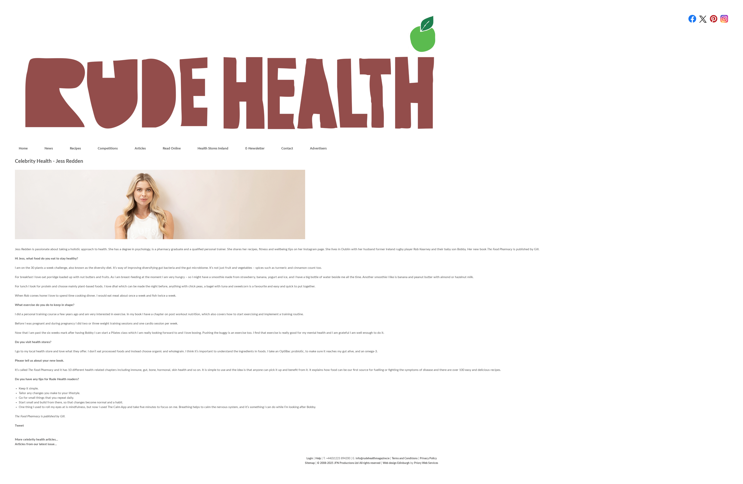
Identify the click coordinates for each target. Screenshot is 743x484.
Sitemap (310, 463)
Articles (140, 148)
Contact (287, 148)
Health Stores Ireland (213, 148)
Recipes (75, 148)
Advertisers (318, 148)
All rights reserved (369, 463)
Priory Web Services (426, 463)
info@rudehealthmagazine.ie (372, 458)
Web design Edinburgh (396, 463)
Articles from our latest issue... (36, 444)
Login (309, 458)
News (49, 148)
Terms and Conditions (405, 458)
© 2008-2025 (325, 463)
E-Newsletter (255, 148)
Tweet (19, 425)
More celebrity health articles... (36, 439)
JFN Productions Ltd (346, 463)
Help (318, 458)
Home (23, 148)
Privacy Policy (428, 458)
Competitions (108, 148)
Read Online (172, 148)
